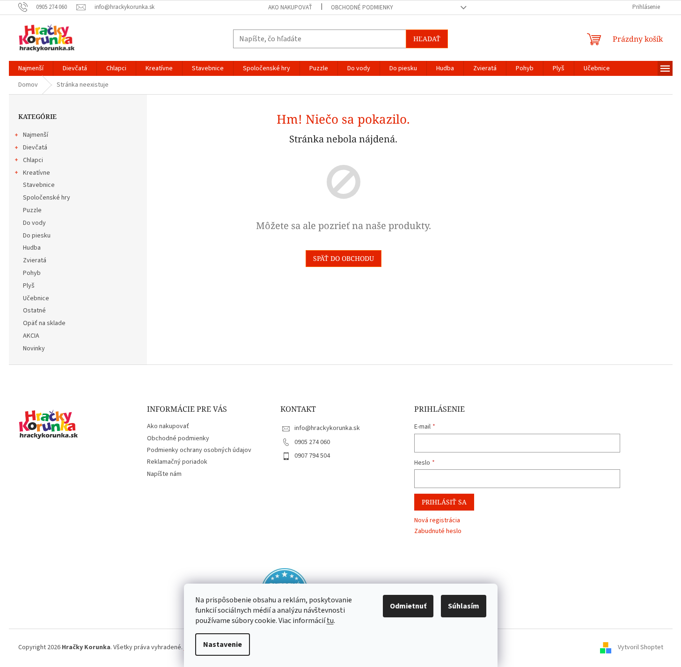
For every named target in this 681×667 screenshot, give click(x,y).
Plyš (29, 285)
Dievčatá (35, 147)
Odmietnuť (408, 606)
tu (330, 620)
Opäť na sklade (44, 323)
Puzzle (32, 210)
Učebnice (36, 298)
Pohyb (32, 273)
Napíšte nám (164, 474)
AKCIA (31, 336)
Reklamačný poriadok (177, 462)
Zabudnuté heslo (437, 531)
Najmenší (35, 135)
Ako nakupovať (290, 7)
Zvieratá (34, 260)
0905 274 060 (312, 442)
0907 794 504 (312, 455)
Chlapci (33, 160)
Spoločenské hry (46, 197)
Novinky (34, 348)
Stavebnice (39, 185)
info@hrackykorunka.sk (327, 428)
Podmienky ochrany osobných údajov (199, 450)
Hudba (32, 247)
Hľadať (426, 38)
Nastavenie (222, 644)
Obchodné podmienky (362, 7)
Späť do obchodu (343, 258)
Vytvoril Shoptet (640, 647)
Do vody (34, 223)
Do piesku (37, 235)
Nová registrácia (437, 520)
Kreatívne (36, 173)
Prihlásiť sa (444, 501)
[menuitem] (31, 68)
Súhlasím (463, 606)
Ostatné (34, 310)
